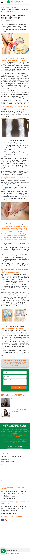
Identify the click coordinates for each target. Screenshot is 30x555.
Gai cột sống (15, 399)
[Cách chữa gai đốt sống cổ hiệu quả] (5, 413)
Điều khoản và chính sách (11, 550)
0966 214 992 (14, 496)
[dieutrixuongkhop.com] (15, 1)
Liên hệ (24, 550)
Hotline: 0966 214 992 (15, 447)
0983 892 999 (13, 498)
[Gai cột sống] (5, 402)
